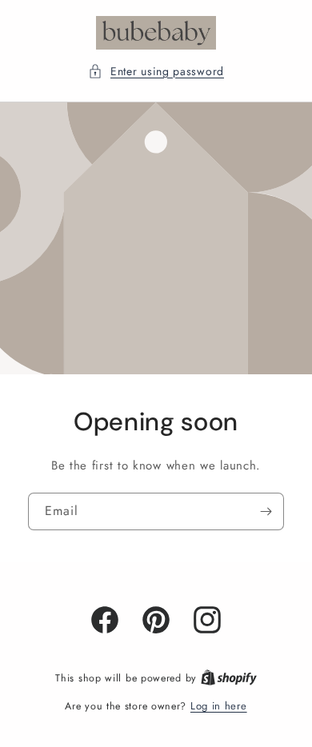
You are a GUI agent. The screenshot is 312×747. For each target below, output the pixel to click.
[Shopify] (229, 677)
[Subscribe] (265, 510)
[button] (156, 72)
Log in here (218, 705)
